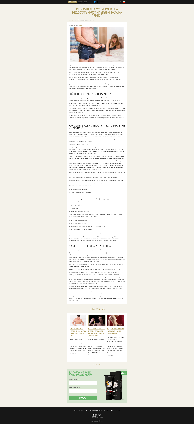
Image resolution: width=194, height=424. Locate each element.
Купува (82, 398)
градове (106, 410)
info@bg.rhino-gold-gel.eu (97, 416)
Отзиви (81, 410)
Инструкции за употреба (96, 410)
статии (111, 410)
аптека (75, 410)
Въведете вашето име (74, 379)
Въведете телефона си (74, 387)
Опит (86, 410)
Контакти (118, 410)
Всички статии (97, 364)
